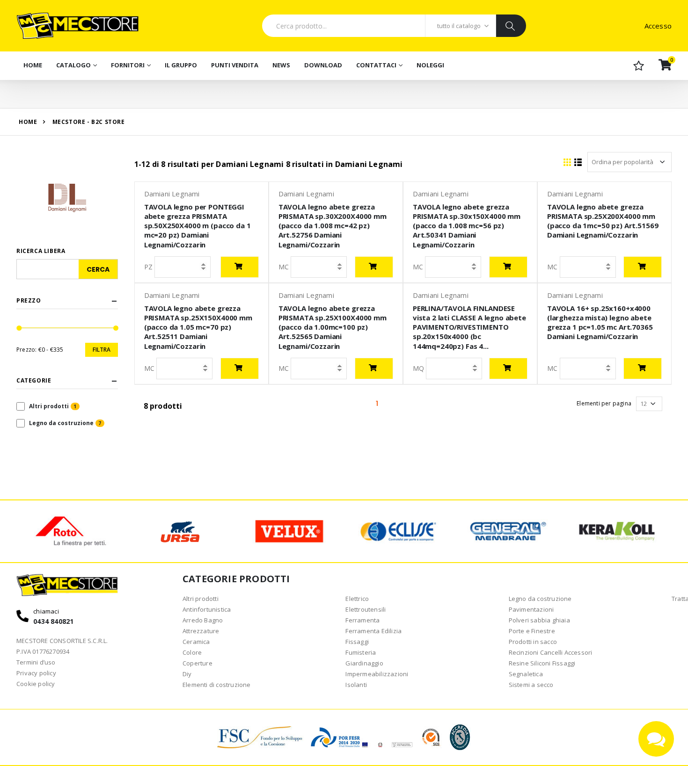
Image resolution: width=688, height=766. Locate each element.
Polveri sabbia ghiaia (539, 620)
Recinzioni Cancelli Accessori (551, 652)
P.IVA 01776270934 (42, 651)
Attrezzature (201, 631)
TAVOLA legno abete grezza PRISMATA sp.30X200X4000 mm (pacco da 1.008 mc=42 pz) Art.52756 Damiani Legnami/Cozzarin (332, 225)
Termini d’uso (36, 662)
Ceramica (196, 641)
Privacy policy (36, 673)
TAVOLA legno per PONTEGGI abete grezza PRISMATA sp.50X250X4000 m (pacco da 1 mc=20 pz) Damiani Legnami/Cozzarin (197, 225)
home (28, 122)
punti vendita (234, 65)
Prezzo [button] (28, 300)
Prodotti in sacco (533, 641)
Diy (187, 674)
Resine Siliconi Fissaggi (542, 663)
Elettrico (357, 598)
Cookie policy (35, 683)
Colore (192, 652)
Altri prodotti (49, 406)
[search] (511, 25)
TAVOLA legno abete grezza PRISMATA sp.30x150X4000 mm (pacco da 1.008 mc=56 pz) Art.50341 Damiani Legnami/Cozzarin (466, 225)
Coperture (197, 663)
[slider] (19, 328)
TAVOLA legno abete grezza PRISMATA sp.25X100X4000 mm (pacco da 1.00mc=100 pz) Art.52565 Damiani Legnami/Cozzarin (332, 327)
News (281, 65)
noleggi (430, 65)
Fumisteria (360, 652)
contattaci (376, 65)
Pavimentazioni (531, 609)
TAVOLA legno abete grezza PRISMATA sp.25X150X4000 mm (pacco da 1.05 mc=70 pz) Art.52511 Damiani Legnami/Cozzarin (198, 327)
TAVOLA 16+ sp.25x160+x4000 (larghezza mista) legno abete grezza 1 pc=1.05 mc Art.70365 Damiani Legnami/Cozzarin (600, 322)
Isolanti (356, 684)
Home (32, 65)
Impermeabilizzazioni (376, 674)
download (323, 65)
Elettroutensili (365, 609)
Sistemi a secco (531, 684)
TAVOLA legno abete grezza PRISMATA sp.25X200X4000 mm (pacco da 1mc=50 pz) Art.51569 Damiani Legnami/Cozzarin (603, 221)
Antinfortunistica (207, 609)
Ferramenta (362, 620)
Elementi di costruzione (217, 684)
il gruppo (181, 65)
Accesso (658, 25)
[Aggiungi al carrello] (239, 267)
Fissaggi (357, 641)
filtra (101, 350)
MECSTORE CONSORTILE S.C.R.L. (62, 640)
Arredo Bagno (203, 620)
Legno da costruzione (61, 423)
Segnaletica (526, 674)
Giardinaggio (364, 663)
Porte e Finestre (532, 631)
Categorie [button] (33, 380)
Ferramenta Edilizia (373, 631)
